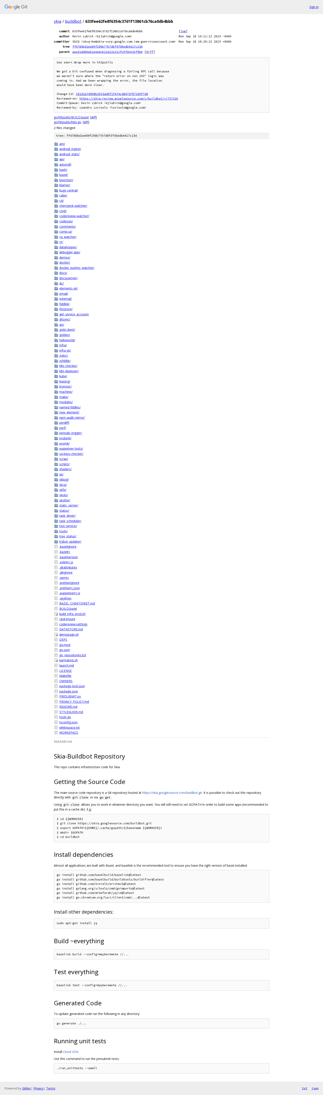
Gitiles (26, 1088)
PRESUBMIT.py (70, 696)
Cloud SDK (70, 1052)
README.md (68, 707)
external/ (65, 299)
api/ (62, 159)
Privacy (38, 1088)
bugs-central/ (68, 190)
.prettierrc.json (69, 588)
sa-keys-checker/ (71, 454)
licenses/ (65, 386)
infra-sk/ (65, 350)
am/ (62, 144)
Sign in (314, 7)
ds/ (61, 283)
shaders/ (65, 469)
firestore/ (66, 309)
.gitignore (66, 572)
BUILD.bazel (68, 609)
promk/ (64, 443)
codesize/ (66, 221)
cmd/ (63, 211)
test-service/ (68, 526)
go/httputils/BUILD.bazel (71, 117)
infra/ (63, 345)
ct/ (61, 242)
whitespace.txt (69, 727)
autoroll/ (65, 164)
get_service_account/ (74, 314)
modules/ (66, 402)
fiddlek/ (64, 304)
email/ (63, 294)
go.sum (64, 650)
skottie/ (64, 500)
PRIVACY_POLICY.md (74, 702)
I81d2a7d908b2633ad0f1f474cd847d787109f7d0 (112, 94)
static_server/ (68, 505)
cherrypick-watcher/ (73, 206)
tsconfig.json (68, 722)
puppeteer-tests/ (71, 448)
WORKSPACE (68, 732)
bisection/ (66, 180)
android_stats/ (69, 154)
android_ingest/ (70, 149)
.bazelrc (64, 552)
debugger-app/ (69, 252)
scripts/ (64, 464)
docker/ (64, 262)
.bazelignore (67, 546)
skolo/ (63, 495)
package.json (68, 691)
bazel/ (63, 175)
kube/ (63, 376)
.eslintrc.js (66, 562)
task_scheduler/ (70, 521)
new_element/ (69, 412)
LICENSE (65, 671)
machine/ (66, 392)
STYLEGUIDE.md (71, 712)
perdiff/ (64, 422)
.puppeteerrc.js (69, 593)
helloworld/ (67, 340)
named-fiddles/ (70, 407)
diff (149, 52)
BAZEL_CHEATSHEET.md (77, 603)
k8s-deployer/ (69, 371)
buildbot (73, 21)
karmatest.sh (68, 660)
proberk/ (65, 438)
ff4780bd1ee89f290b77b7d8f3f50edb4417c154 (107, 46)
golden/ (64, 335)
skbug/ (64, 479)
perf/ (62, 428)
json (315, 1088)
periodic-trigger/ (70, 433)
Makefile (65, 676)
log (183, 31)
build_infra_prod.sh (72, 614)
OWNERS (66, 681)
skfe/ (62, 490)
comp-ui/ (65, 231)
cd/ (61, 201)
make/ (63, 397)
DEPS (63, 639)
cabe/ (63, 195)
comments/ (67, 226)
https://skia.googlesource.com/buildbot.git (172, 793)
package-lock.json (72, 686)
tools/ (63, 531)
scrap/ (63, 459)
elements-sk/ (68, 288)
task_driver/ (67, 516)
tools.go (65, 717)
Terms (50, 1088)
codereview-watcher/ (74, 216)
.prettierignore (69, 583)
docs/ (63, 273)
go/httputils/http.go (67, 122)
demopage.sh (69, 634)
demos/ (64, 257)
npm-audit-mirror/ (72, 417)
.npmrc (64, 578)
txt (304, 1088)
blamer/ (64, 185)
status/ (64, 510)
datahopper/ (68, 247)
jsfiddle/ (65, 361)
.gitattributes (68, 567)
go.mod (64, 645)
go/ (61, 324)
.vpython (65, 598)
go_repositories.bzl (72, 655)
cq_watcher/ (67, 237)
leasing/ (64, 381)
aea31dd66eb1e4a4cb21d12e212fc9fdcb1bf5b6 (107, 52)
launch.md (66, 665)
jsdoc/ (63, 355)
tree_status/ (67, 536)
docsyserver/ (68, 278)
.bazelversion (68, 557)
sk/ (61, 474)
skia (57, 21)
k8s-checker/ (68, 366)
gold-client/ (67, 329)
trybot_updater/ (70, 541)
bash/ (63, 170)
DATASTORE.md (71, 629)
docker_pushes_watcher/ (76, 268)
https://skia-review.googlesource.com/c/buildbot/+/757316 (129, 98)
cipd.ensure (67, 619)
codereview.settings (73, 624)
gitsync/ (64, 319)
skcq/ (63, 485)
